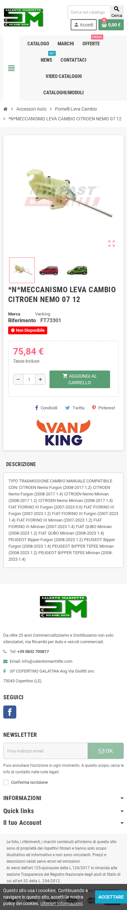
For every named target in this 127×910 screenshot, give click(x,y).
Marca (14, 313)
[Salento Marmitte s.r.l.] (23, 17)
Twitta (78, 407)
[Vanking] (63, 432)
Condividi (49, 407)
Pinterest (106, 407)
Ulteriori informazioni (61, 903)
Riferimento (22, 320)
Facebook (9, 712)
